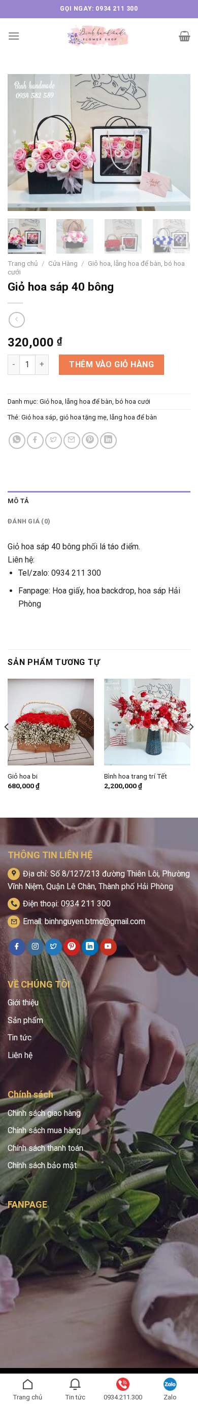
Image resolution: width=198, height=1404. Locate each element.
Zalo (170, 1397)
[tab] (99, 501)
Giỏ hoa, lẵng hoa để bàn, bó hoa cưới (95, 401)
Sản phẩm (25, 1020)
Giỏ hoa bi (23, 776)
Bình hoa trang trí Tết (135, 776)
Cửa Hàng (63, 263)
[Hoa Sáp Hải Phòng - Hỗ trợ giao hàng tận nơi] (99, 36)
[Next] (174, 142)
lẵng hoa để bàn (133, 417)
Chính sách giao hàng (44, 1113)
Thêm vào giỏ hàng (111, 364)
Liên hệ (20, 1055)
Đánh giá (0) (29, 521)
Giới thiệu (23, 1002)
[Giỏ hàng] (184, 36)
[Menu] (14, 35)
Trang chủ (23, 263)
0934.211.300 (123, 1397)
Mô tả (18, 501)
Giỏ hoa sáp (38, 417)
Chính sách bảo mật (42, 1165)
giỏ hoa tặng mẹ (83, 417)
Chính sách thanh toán (45, 1148)
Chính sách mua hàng (44, 1130)
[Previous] (24, 142)
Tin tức (19, 1037)
